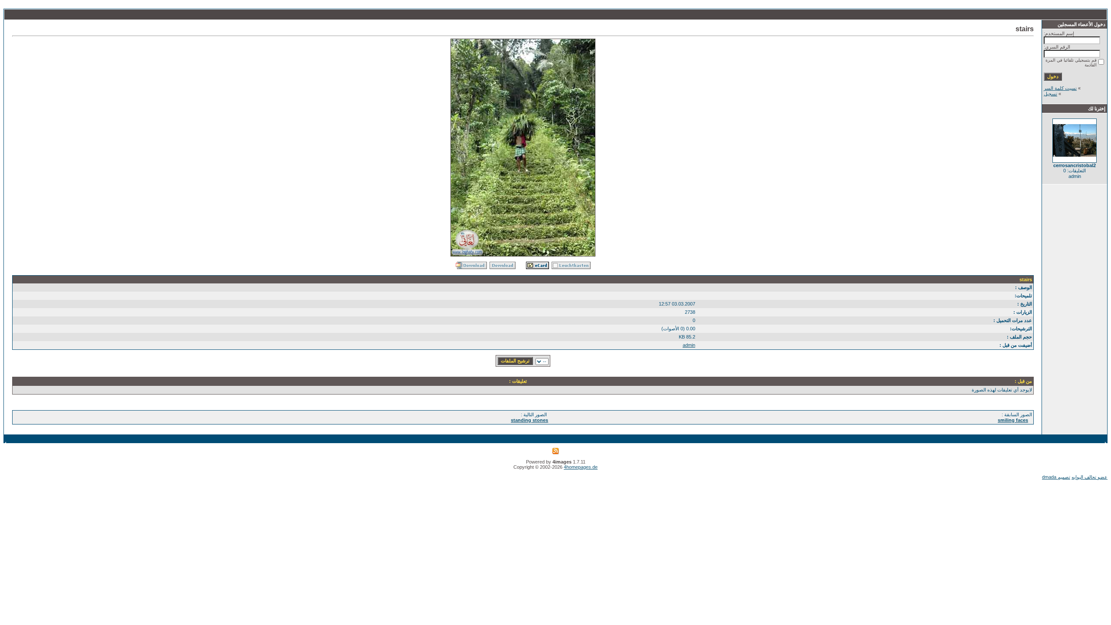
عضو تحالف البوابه (1090, 477)
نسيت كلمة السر (1060, 88)
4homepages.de (581, 467)
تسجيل (1050, 93)
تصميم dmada (1056, 477)
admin (689, 345)
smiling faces (1013, 420)
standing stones (529, 420)
